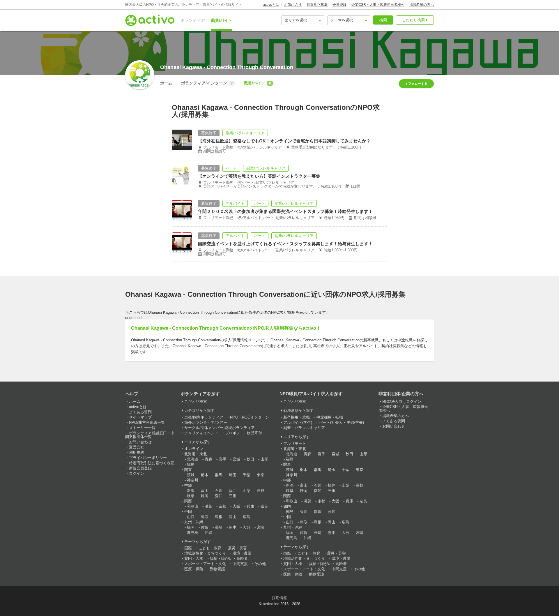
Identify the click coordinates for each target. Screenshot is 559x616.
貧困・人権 (193, 558)
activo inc (271, 604)
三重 (232, 496)
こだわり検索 (413, 20)
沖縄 (208, 532)
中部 (188, 485)
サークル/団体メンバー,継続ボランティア (219, 428)
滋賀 (208, 506)
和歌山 (192, 506)
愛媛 (317, 511)
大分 (246, 527)
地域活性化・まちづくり (205, 553)
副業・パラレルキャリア (304, 428)
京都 (222, 506)
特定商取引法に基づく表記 (151, 463)
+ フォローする (416, 83)
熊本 (232, 527)
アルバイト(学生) (297, 422)
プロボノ (232, 433)
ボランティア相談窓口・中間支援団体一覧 (149, 435)
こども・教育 (210, 548)
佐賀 (204, 527)
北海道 (192, 459)
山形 (264, 459)
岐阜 (190, 496)
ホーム (166, 83)
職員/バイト (221, 20)
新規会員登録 (140, 468)
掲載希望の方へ (421, 5)
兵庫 (250, 506)
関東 (188, 469)
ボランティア (193, 20)
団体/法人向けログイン (401, 401)
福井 (232, 490)
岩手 (222, 459)
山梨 (246, 490)
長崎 (218, 527)
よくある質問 (140, 412)
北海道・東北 (195, 454)
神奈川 (192, 480)
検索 (383, 20)
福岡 (190, 527)
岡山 (232, 517)
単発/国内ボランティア (203, 417)
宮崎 (260, 527)
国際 (188, 548)
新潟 (190, 490)
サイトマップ (140, 417)
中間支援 (240, 564)
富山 (204, 490)
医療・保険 (193, 569)
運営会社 (136, 447)
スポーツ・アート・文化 (205, 564)
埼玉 (232, 475)
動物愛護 (217, 569)
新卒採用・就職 (296, 417)
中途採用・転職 (329, 417)
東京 (260, 475)
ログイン (136, 473)
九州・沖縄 (193, 522)
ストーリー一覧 (142, 428)
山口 (190, 517)
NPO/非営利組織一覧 (147, 422)
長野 (260, 490)
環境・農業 (242, 553)
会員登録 (339, 5)
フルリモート (294, 443)
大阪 (236, 506)
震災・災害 (237, 548)
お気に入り (293, 5)
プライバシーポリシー (148, 458)
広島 (246, 517)
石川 (218, 490)
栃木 (204, 475)
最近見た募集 (317, 5)
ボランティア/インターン (207, 83)
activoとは (271, 5)
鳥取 (204, 517)
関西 (188, 501)
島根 (218, 517)
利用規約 (136, 452)
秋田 (250, 459)
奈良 (264, 506)
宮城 (236, 459)
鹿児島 (192, 532)
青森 (208, 459)
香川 (303, 511)
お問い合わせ (140, 442)
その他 (260, 564)
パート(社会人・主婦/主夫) (341, 422)
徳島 (289, 511)
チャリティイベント (201, 433)
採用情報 (279, 598)
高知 (331, 511)
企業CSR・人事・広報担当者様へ (377, 5)
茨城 (190, 475)
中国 (188, 511)
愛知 (218, 496)
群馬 (218, 475)
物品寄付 (254, 433)
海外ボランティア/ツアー (205, 422)
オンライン (193, 448)
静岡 (204, 496)
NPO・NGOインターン (249, 417)
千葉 (246, 475)
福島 (190, 464)
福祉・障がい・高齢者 (229, 558)
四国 (287, 506)
